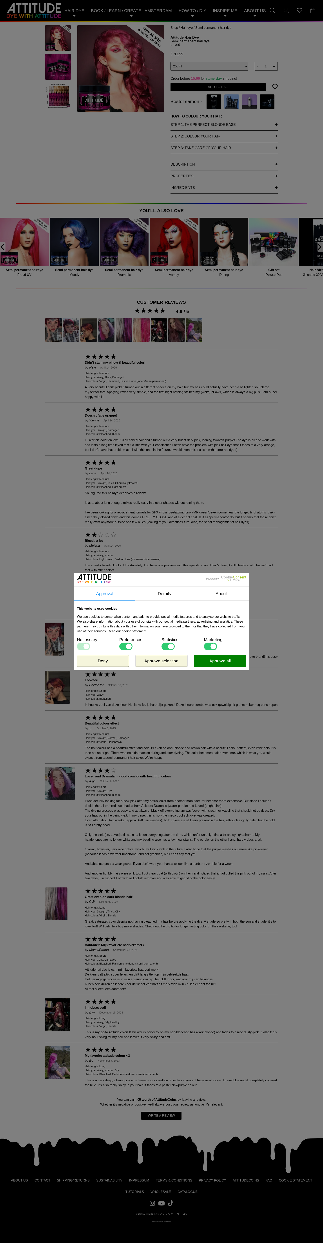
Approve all (220, 661)
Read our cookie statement (127, 631)
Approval (104, 593)
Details (164, 593)
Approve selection (161, 661)
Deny (103, 661)
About (221, 593)
